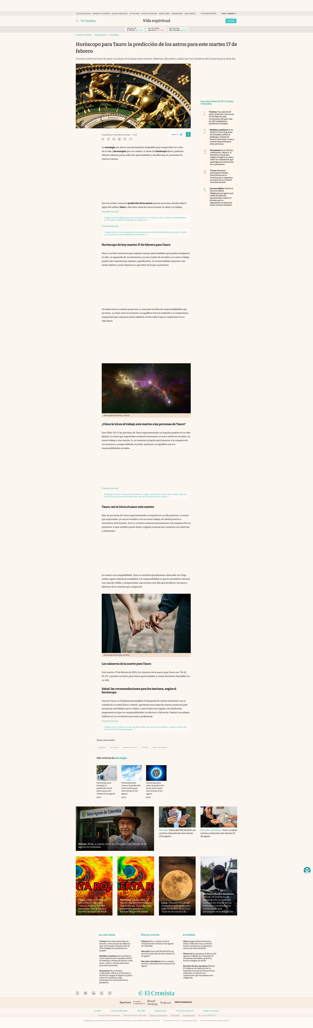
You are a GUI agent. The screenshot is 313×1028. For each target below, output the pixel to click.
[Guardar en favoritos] (188, 134)
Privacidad (175, 1015)
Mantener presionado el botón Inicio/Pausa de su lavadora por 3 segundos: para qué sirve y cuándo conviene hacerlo (221, 176)
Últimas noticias (83, 14)
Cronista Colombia (83, 35)
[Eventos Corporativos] (139, 1003)
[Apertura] (125, 1002)
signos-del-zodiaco (159, 747)
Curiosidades (177, 14)
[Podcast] (166, 1002)
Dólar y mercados (120, 14)
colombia (144, 747)
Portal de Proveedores (184, 1011)
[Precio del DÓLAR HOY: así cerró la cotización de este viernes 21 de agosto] (177, 816)
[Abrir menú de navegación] (77, 21)
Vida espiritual (191, 14)
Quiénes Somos (161, 1011)
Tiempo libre (164, 14)
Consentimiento (189, 1015)
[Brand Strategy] (152, 1003)
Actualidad (134, 14)
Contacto (97, 1011)
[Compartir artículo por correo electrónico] (125, 139)
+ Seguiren (177, 134)
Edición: (227, 13)
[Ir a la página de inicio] (88, 21)
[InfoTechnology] (183, 1002)
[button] (307, 870)
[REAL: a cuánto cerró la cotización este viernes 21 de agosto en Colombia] (115, 828)
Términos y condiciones (159, 1015)
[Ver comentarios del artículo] (130, 139)
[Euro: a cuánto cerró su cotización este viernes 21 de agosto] (219, 816)
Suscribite (141, 1011)
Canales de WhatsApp (119, 1011)
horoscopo (114, 747)
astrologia (114, 35)
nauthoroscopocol (130, 747)
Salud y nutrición (149, 14)
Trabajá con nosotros (211, 1011)
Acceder (231, 21)
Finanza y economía (101, 14)
